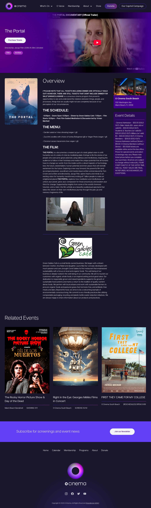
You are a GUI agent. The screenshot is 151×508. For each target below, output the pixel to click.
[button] (46, 6)
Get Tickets (27, 356)
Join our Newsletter (122, 432)
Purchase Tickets (15, 40)
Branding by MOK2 (92, 503)
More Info (27, 365)
